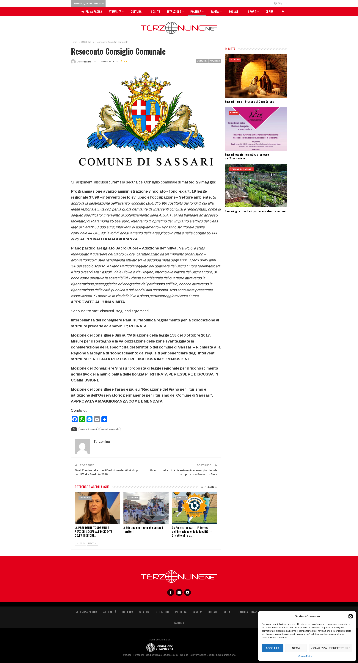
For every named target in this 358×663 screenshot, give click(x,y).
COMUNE (202, 61)
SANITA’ (215, 11)
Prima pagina (93, 11)
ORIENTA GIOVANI (248, 612)
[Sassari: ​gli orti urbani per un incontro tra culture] (256, 185)
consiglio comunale (110, 429)
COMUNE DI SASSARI (241, 169)
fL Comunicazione (225, 655)
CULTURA (136, 11)
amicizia (182, 498)
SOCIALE (233, 11)
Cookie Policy (305, 656)
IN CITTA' (235, 60)
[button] (350, 616)
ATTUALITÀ (115, 11)
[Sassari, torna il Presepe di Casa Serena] (256, 76)
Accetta (272, 648)
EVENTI (234, 113)
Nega (296, 648)
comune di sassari (88, 429)
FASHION (179, 623)
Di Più (269, 11)
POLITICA (195, 11)
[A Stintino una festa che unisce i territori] (146, 508)
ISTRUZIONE (174, 11)
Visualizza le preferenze (330, 648)
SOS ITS (155, 11)
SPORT (252, 11)
